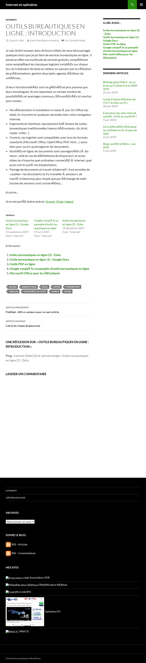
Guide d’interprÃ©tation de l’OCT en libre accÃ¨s (119, 101)
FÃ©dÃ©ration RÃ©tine (52, 584)
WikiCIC (24, 631)
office (56, 287)
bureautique (29, 287)
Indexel (68, 201)
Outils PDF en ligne (22, 264)
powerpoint (73, 287)
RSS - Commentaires (23, 553)
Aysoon (50, 201)
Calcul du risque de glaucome (23, 323)
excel (45, 287)
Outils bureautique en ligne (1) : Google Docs (17, 224)
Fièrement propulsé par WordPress (23, 658)
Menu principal (141, 4)
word (67, 291)
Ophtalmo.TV (52, 611)
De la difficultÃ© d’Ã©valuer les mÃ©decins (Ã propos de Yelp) (120, 130)
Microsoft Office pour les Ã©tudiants (35, 273)
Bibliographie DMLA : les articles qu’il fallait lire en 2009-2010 (120, 85)
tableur (13, 291)
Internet (11, 19)
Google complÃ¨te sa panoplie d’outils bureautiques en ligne (46, 224)
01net (59, 201)
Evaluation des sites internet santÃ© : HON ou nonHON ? (120, 114)
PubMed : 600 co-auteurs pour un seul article (32, 310)
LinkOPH (25, 591)
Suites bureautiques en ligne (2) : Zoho (35, 255)
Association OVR (39, 577)
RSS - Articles (19, 544)
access (13, 287)
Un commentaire (75, 40)
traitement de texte (34, 291)
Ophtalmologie (15, 497)
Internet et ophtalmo (21, 4)
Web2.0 (55, 291)
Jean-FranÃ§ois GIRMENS (44, 40)
